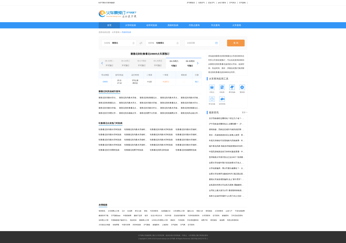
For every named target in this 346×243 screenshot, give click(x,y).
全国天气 (201, 3)
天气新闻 (242, 3)
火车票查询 (219, 211)
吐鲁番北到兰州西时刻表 (109, 150)
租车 (146, 215)
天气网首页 (191, 3)
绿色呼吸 (116, 225)
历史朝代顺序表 (179, 215)
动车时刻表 (151, 25)
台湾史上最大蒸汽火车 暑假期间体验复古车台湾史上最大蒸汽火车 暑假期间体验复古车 (227, 190)
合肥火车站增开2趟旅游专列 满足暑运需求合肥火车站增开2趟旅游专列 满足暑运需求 (227, 174)
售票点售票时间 (233, 220)
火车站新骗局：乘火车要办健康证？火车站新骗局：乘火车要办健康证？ (227, 168)
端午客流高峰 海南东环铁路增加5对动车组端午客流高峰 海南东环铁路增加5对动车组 (227, 146)
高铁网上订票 (144, 220)
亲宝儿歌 (138, 211)
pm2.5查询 (222, 3)
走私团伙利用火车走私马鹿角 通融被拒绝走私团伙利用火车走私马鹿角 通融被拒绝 (227, 185)
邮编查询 (225, 215)
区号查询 (216, 215)
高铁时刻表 (173, 25)
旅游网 (222, 220)
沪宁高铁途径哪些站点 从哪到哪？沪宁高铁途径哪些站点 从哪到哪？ (227, 124)
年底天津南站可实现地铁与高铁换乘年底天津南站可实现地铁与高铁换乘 (227, 140)
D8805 (105, 82)
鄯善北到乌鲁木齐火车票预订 (111, 98)
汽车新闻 (181, 220)
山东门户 (229, 211)
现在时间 (133, 220)
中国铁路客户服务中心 (119, 220)
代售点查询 (194, 25)
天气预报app (115, 215)
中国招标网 (127, 215)
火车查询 (115, 32)
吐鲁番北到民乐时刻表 (159, 150)
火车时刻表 (130, 25)
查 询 (235, 43)
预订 (197, 82)
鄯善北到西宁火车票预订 (150, 113)
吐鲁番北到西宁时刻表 (133, 150)
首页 (109, 25)
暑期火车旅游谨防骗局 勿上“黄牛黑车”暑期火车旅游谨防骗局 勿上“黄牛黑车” (227, 179)
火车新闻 (236, 25)
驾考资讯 (102, 211)
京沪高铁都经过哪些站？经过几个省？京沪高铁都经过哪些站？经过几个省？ (227, 118)
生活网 (129, 211)
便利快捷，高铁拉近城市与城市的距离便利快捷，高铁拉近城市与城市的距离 (227, 129)
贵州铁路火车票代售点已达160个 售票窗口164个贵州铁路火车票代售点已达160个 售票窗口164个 (227, 157)
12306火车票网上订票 (160, 220)
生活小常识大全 (156, 215)
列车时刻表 (137, 225)
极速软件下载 (103, 215)
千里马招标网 (240, 211)
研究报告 (209, 211)
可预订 (174, 63)
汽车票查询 (154, 211)
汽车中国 (168, 215)
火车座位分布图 (104, 225)
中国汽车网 (126, 225)
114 (123, 211)
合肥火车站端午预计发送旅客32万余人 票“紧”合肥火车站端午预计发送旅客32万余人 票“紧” (227, 163)
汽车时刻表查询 (193, 215)
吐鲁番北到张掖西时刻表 (186, 150)
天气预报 (147, 225)
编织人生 (190, 211)
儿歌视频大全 (166, 211)
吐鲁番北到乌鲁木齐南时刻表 (136, 129)
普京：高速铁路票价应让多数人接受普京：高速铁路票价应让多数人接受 (227, 135)
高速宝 (172, 220)
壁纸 (145, 211)
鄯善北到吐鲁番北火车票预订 (152, 98)
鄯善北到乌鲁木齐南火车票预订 (132, 98)
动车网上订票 (103, 220)
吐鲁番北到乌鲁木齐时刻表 (110, 129)
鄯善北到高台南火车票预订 (192, 113)
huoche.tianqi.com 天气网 (165, 239)
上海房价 (165, 225)
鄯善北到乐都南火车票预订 (130, 113)
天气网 (182, 225)
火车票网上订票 (113, 211)
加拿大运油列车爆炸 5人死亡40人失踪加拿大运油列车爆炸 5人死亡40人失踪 (227, 196)
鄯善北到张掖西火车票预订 (171, 113)
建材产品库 (138, 215)
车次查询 (215, 25)
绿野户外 (204, 220)
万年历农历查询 (237, 215)
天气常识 (232, 3)
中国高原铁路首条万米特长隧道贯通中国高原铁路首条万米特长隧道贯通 (227, 152)
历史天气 (211, 3)
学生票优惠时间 (193, 220)
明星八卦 (200, 211)
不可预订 (109, 63)
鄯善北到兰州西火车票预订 (110, 113)
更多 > (244, 112)
